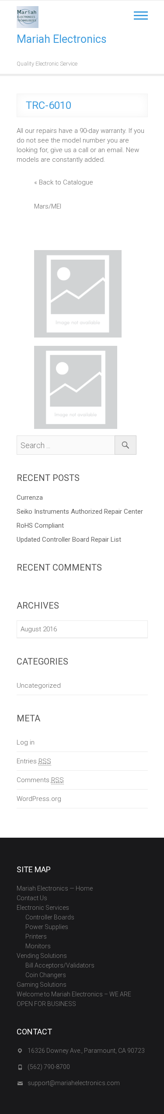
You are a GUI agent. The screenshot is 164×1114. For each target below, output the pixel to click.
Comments (40, 780)
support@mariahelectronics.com (74, 1082)
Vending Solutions (42, 955)
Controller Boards (49, 917)
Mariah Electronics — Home (55, 888)
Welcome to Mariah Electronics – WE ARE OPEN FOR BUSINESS (74, 999)
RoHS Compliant (40, 525)
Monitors (38, 946)
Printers (36, 936)
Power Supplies (46, 926)
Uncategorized (39, 685)
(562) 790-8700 (49, 1066)
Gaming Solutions (41, 984)
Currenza (30, 497)
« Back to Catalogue (63, 182)
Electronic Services (43, 907)
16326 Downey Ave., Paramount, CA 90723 (86, 1050)
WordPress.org (39, 799)
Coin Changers (45, 974)
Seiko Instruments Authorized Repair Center (80, 511)
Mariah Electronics (62, 39)
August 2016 (39, 629)
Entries (34, 761)
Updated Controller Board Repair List (69, 539)
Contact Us (32, 898)
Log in (26, 742)
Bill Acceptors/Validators (59, 965)
